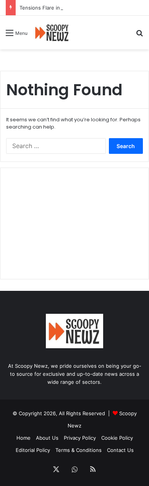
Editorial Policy (33, 450)
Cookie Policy (117, 438)
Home (23, 438)
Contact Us (120, 450)
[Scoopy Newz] (52, 32)
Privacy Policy (80, 438)
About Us (47, 438)
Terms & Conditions (78, 450)
